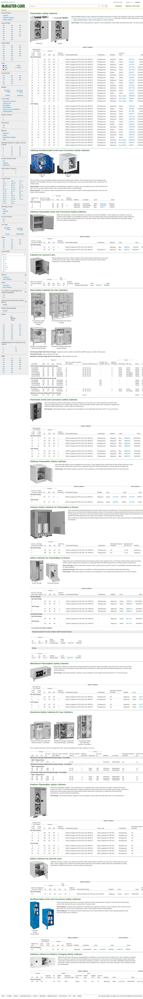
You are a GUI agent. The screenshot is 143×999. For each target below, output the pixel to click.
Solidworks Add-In (52, 996)
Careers (35, 996)
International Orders (25, 996)
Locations (9, 996)
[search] (25, 254)
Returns (16, 996)
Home (3, 996)
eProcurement (63, 996)
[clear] (99, 6)
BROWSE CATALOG (9, 2)
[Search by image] (106, 6)
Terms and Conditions (126, 996)
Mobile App (42, 996)
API (70, 996)
